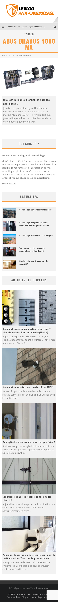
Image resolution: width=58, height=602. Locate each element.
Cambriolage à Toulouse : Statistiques (36, 235)
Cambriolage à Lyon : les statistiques (35, 209)
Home (4, 55)
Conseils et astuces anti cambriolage (34, 594)
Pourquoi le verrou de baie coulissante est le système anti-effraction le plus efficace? (28, 556)
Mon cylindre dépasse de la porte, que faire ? (28, 442)
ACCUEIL (11, 594)
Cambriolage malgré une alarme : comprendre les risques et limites (34, 224)
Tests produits (13, 597)
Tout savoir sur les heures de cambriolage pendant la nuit (31, 249)
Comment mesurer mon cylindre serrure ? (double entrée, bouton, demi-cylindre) (26, 330)
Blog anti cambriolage (32, 597)
